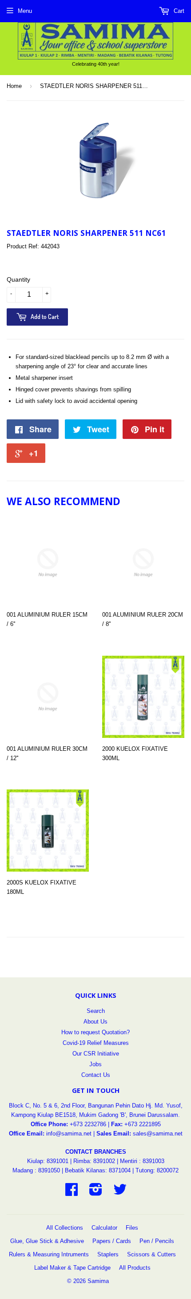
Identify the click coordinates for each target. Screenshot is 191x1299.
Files (132, 1227)
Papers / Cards (111, 1241)
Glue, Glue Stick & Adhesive (47, 1241)
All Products (135, 1267)
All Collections (64, 1227)
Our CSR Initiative (95, 1053)
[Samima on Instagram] (96, 1192)
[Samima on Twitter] (120, 1192)
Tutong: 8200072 (157, 1170)
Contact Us (95, 1075)
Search (96, 1011)
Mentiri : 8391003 (142, 1161)
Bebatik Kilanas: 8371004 (98, 1170)
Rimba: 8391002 (94, 1161)
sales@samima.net (158, 1133)
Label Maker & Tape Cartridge (72, 1267)
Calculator (104, 1227)
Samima (98, 1281)
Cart (178, 11)
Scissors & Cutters (151, 1254)
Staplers (108, 1254)
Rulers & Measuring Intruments (49, 1254)
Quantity (18, 279)
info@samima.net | (71, 1133)
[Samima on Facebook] (71, 1192)
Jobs (95, 1064)
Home (14, 86)
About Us (95, 1021)
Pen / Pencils (156, 1241)
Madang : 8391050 (36, 1170)
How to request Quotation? (95, 1032)
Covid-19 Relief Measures (96, 1043)
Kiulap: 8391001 (48, 1161)
